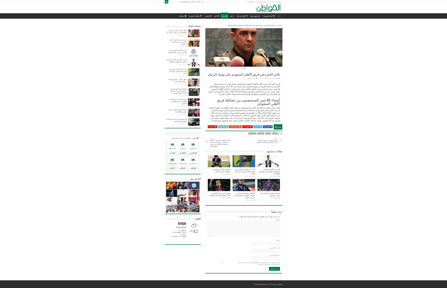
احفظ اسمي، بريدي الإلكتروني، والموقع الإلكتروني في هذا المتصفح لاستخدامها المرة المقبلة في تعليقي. (259, 263)
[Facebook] (197, 1)
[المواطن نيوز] (268, 8)
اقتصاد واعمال (241, 16)
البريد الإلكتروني (274, 248)
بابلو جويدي (253, 133)
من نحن (272, 2)
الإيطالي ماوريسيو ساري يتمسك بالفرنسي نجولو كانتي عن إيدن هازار (244, 195)
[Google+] (199, 1)
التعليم (208, 16)
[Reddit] (186, 1)
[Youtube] (188, 1)
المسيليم (261, 133)
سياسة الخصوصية (262, 2)
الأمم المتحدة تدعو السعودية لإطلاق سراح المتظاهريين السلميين (178, 101)
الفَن (215, 16)
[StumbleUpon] (183, 1)
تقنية (231, 16)
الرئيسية (279, 25)
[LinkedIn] (190, 1)
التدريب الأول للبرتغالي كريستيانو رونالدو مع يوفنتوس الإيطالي (269, 171)
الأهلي (275, 133)
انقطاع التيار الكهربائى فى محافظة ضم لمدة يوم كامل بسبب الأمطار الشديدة (178, 91)
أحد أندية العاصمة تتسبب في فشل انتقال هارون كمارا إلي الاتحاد (244, 171)
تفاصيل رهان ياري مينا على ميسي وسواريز (270, 194)
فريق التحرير (251, 2)
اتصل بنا (279, 2)
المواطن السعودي (279, 15)
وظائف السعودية (194, 16)
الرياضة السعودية (269, 25)
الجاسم (268, 133)
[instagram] (180, 1)
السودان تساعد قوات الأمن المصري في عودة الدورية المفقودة (178, 42)
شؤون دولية (254, 16)
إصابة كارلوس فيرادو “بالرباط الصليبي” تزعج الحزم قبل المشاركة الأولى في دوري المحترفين (220, 142)
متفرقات (181, 16)
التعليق (277, 220)
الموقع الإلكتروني (274, 255)
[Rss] (202, 1)
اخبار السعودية (268, 16)
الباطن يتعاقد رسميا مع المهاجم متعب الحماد (221, 170)
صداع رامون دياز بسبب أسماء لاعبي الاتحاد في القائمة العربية (267, 140)
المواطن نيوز (278, 284)
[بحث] (166, 1)
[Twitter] (195, 1)
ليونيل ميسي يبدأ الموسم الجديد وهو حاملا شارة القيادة (219, 194)
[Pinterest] (193, 1)
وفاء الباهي (275, 78)
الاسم (277, 240)
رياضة (223, 16)
